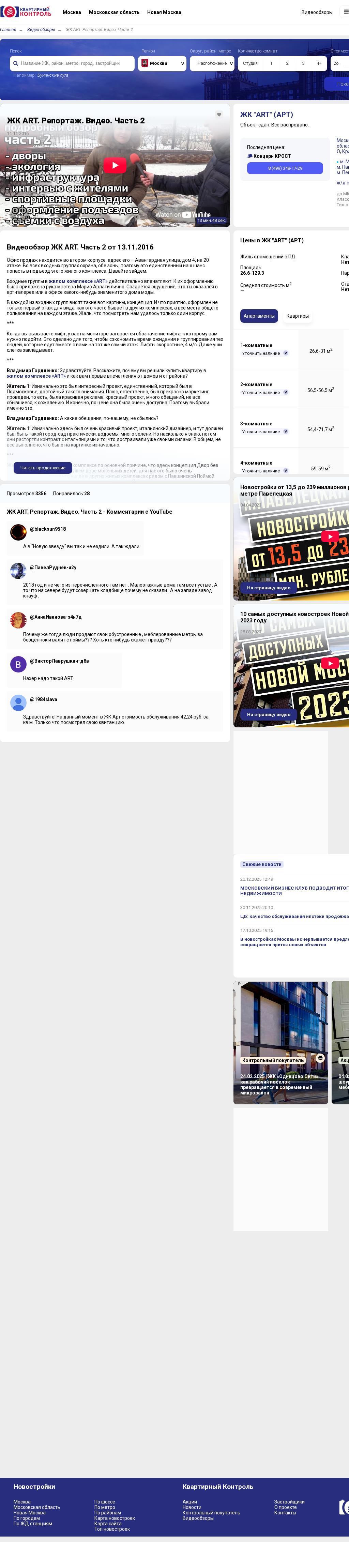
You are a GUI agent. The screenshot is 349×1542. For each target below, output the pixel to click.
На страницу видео (268, 587)
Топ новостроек (112, 1529)
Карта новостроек (114, 1518)
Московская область (37, 1507)
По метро (104, 1507)
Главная (8, 29)
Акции (190, 1502)
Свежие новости (262, 864)
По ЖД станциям (33, 1523)
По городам (27, 1518)
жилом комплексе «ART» (78, 281)
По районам (107, 1512)
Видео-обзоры (41, 29)
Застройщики (289, 1502)
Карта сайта (108, 1523)
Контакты (285, 1512)
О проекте (285, 1507)
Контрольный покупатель (211, 1512)
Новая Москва (30, 1512)
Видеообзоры (198, 1518)
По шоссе (104, 1502)
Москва (22, 1502)
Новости (192, 1507)
